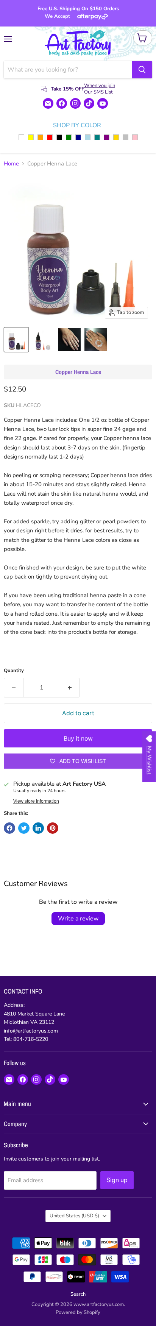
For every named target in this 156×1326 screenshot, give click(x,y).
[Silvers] (125, 137)
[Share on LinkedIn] (38, 828)
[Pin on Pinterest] (52, 828)
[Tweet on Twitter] (24, 828)
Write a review (78, 918)
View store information (36, 801)
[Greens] (69, 137)
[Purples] (106, 137)
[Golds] (116, 137)
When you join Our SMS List (99, 88)
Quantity (14, 671)
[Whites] (21, 137)
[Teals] (97, 137)
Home (11, 164)
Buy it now (78, 738)
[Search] (142, 69)
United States (74, 1215)
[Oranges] (40, 137)
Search (78, 1294)
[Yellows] (31, 137)
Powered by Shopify (78, 1312)
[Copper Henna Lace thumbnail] (16, 340)
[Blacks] (59, 137)
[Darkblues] (78, 137)
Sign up (117, 1180)
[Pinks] (135, 137)
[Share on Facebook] (9, 828)
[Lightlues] (87, 137)
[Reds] (50, 137)
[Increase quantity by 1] (70, 687)
